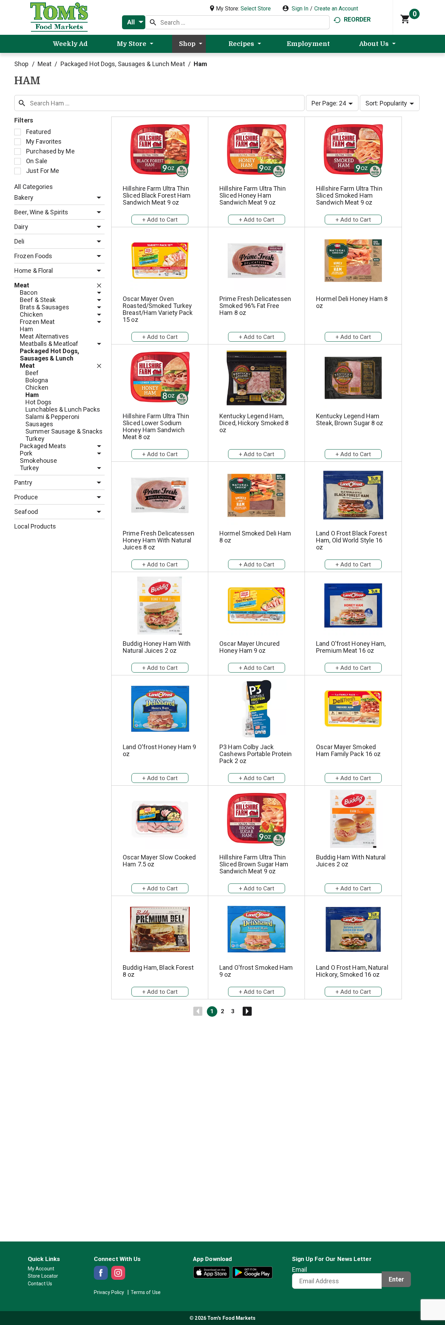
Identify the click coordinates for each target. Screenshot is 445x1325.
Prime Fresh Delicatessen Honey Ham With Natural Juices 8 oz (158, 540)
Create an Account (336, 8)
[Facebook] (101, 1273)
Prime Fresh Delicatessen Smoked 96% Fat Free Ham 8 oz (255, 305)
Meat (44, 64)
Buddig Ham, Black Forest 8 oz (158, 971)
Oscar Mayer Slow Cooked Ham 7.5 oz (159, 861)
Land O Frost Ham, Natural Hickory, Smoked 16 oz (352, 971)
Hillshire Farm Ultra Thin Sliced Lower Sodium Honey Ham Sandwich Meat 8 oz (156, 426)
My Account (41, 1268)
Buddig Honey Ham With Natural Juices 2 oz (157, 647)
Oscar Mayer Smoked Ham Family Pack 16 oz (348, 750)
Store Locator (43, 1276)
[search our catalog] (153, 22)
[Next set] (247, 1011)
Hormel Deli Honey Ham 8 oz (352, 302)
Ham (200, 64)
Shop (21, 64)
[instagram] (118, 1273)
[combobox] (133, 22)
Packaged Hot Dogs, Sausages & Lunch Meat (122, 64)
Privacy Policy (109, 1292)
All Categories (33, 186)
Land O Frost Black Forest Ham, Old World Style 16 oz (351, 540)
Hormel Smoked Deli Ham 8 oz (255, 537)
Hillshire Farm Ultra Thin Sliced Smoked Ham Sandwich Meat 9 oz (349, 195)
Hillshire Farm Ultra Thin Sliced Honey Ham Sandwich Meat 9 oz (252, 195)
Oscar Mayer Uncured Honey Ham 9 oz (249, 647)
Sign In (300, 8)
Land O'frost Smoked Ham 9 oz (256, 971)
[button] (97, 198)
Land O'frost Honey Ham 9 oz (159, 750)
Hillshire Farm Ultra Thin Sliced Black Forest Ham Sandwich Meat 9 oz (157, 195)
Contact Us (40, 1283)
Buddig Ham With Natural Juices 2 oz (351, 861)
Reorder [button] (357, 19)
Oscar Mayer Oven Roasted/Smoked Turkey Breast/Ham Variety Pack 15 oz (158, 309)
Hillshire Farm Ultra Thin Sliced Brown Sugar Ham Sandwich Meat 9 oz (253, 864)
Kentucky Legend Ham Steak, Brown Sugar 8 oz (349, 419)
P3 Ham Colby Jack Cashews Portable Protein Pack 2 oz (255, 753)
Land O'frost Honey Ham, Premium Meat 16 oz (351, 647)
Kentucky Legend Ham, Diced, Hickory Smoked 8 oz (254, 423)
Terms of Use (146, 1292)
